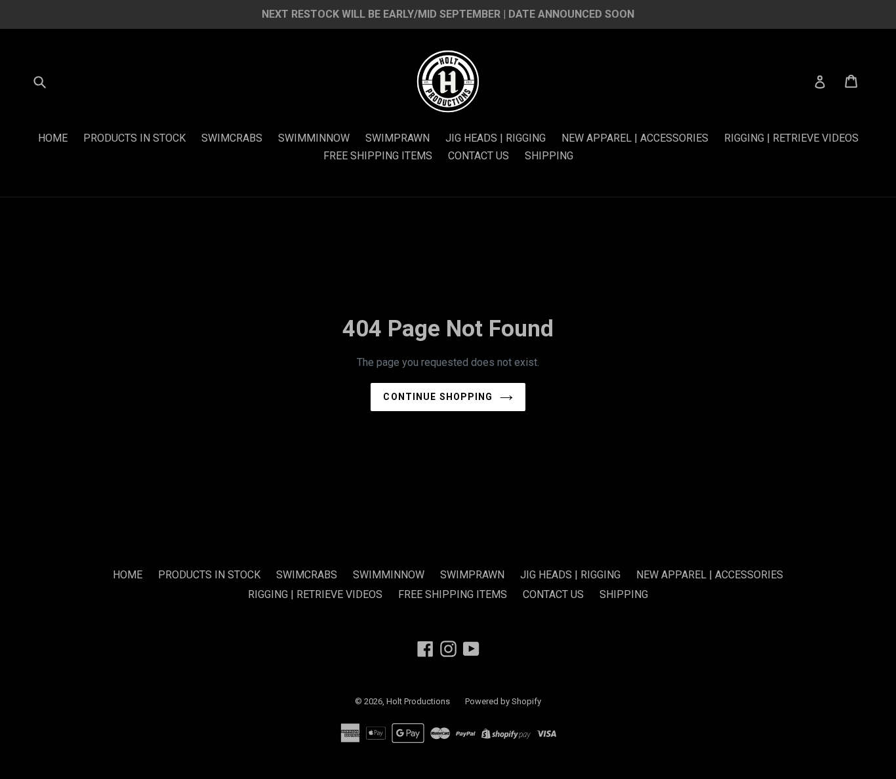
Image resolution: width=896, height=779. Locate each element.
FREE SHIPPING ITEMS (377, 156)
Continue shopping (438, 396)
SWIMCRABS (231, 138)
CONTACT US (478, 156)
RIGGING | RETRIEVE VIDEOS (791, 138)
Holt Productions (419, 701)
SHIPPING (549, 156)
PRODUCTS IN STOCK (134, 138)
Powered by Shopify (503, 701)
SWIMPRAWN (397, 138)
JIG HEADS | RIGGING (495, 138)
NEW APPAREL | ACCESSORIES (634, 138)
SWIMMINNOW (314, 138)
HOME (53, 138)
